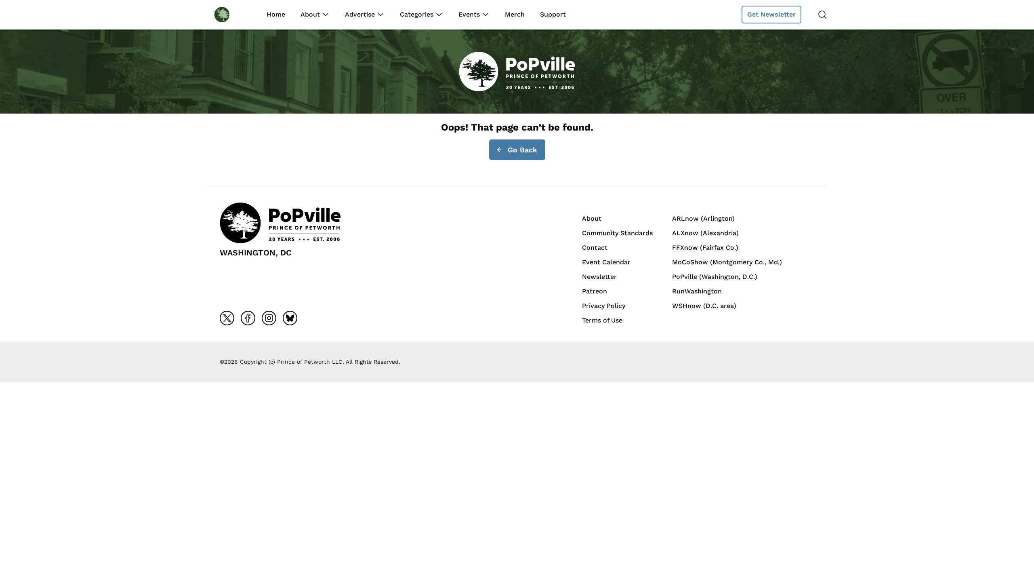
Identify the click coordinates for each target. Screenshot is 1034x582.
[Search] (822, 14)
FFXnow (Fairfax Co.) (705, 247)
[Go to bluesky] (290, 318)
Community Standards (617, 233)
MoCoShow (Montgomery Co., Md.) (727, 262)
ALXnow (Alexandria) (705, 233)
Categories (416, 14)
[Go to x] (227, 318)
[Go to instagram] (269, 318)
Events (469, 14)
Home (276, 14)
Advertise (360, 14)
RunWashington (697, 291)
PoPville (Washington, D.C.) (714, 276)
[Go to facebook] (248, 318)
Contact (594, 247)
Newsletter (599, 276)
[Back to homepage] (229, 14)
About (310, 14)
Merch (515, 14)
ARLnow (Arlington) (703, 218)
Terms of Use (602, 320)
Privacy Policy (603, 306)
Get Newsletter (771, 14)
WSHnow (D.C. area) (704, 306)
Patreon (594, 291)
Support (553, 14)
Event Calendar (606, 262)
